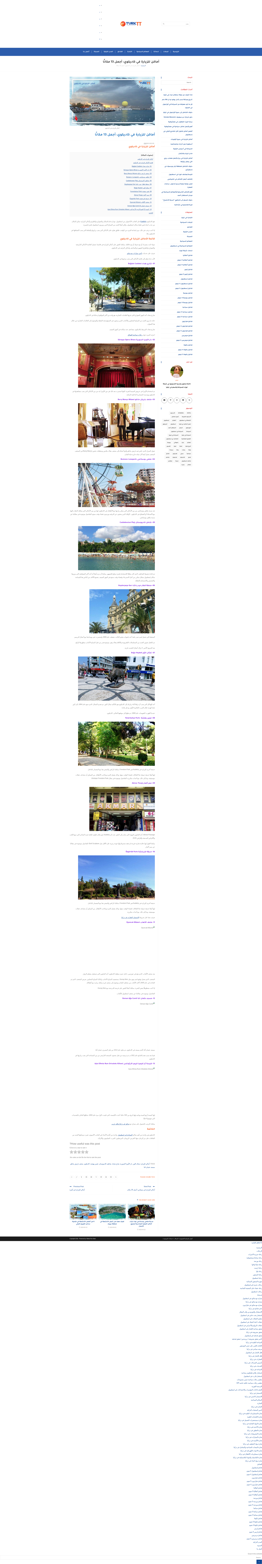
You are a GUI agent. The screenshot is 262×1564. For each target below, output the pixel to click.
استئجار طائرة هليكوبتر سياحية (251, 1373)
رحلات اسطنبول (256, 1292)
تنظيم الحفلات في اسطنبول (252, 1319)
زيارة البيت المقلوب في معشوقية (180, 122)
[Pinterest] (170, 400)
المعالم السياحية (143, 52)
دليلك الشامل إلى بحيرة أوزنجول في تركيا (177, 112)
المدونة (96, 52)
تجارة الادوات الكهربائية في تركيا (251, 1451)
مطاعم (170, 461)
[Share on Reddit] (86, 1177)
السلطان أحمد (172, 428)
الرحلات (165, 52)
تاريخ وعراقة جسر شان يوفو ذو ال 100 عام (177, 100)
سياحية (189, 453)
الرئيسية (176, 52)
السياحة (188, 431)
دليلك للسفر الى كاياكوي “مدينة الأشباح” (177, 200)
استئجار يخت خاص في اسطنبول (251, 1315)
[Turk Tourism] (131, 24)
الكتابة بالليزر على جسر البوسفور (251, 1346)
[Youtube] (164, 400)
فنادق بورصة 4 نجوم (185, 298)
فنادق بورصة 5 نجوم (185, 303)
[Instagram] (99, 32)
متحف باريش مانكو (77, 1164)
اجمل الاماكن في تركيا (185, 424)
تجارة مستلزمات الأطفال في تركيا (250, 1454)
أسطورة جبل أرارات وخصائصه (181, 144)
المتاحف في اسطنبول (172, 439)
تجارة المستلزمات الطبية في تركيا (250, 1413)
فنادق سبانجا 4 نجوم (184, 312)
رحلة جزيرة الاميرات (255, 1254)
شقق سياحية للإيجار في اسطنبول (250, 1329)
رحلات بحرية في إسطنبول (253, 1285)
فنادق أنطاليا (187, 255)
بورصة (169, 442)
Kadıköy (143, 221)
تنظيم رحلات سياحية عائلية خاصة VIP (249, 1383)
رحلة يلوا (259, 1271)
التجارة (129, 52)
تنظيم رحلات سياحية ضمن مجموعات (249, 1380)
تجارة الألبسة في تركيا (254, 1440)
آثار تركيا (172, 413)
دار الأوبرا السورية (126, 1164)
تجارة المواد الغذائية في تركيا (252, 1424)
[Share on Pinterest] (106, 1177)
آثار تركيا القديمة (186, 416)
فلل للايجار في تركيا (255, 1356)
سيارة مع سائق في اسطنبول (252, 1298)
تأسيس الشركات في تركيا (253, 1363)
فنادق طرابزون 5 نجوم (184, 331)
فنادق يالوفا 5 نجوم (185, 354)
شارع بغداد (115, 1164)
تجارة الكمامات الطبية (254, 1417)
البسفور (165, 424)
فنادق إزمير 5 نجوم (185, 274)
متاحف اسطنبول (186, 461)
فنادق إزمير (188, 270)
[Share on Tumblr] (81, 1177)
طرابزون (175, 453)
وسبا (183, 464)
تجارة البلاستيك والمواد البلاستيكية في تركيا (247, 1457)
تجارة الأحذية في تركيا (254, 1427)
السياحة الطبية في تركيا (254, 1342)
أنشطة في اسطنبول (185, 420)
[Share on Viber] (96, 1177)
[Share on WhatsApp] (72, 1177)
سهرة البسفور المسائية (254, 1281)
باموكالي (176, 442)
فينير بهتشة (94, 1164)
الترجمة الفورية (257, 1386)
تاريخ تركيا (188, 446)
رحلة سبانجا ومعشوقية (254, 1258)
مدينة (176, 461)
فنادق (167, 453)
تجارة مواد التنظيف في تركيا (252, 1444)
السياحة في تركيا (186, 435)
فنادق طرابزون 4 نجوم (184, 326)
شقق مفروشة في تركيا (254, 1332)
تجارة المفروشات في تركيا (253, 1434)
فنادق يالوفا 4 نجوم (185, 350)
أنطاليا (174, 420)
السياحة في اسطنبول (125, 1135)
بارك (183, 442)
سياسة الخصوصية (183, 1238)
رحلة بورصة (258, 1261)
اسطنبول (173, 424)
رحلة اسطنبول (257, 1278)
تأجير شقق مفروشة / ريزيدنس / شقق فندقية (247, 1339)
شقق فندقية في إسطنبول (253, 1336)
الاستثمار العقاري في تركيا (130, 917)
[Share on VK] (91, 1177)
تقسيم (169, 446)
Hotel (189, 413)
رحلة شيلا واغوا (257, 1264)
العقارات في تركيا (256, 1359)
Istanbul (181, 413)
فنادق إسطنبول (186, 279)
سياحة (171, 450)
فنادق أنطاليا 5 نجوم (185, 265)
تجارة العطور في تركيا (254, 1430)
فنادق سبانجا (187, 307)
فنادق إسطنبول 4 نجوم (183, 284)
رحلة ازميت (258, 1268)
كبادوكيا (175, 457)
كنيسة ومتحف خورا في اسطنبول (180, 174)
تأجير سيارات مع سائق (134, 253)
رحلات (183, 450)
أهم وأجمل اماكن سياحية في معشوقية (178, 127)
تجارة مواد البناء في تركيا (253, 1461)
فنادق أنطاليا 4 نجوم (184, 260)
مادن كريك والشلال (185, 154)
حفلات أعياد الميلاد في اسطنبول (251, 1322)
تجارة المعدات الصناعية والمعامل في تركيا (248, 1447)
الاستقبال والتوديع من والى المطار (250, 1312)
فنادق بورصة (187, 293)
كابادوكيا (182, 457)
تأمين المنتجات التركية (254, 1410)
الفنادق (120, 52)
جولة (189, 450)
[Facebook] (99, 39)
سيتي (182, 453)
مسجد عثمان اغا (149, 1167)
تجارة (181, 446)
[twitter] (99, 5)
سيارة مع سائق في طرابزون (252, 1305)
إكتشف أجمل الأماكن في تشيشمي (179, 179)
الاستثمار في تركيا (256, 1393)
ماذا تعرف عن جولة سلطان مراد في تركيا (177, 95)
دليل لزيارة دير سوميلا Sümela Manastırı (178, 117)
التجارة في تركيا (186, 218)
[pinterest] (99, 25)
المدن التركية (108, 52)
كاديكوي (87, 1164)
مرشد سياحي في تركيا (254, 1349)
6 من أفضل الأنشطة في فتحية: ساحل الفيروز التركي (83, 1223)
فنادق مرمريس (187, 336)
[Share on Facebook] (111, 1177)
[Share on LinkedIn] (101, 1177)
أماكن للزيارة (145, 1164)
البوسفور (188, 428)
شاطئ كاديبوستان (105, 1164)
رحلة (177, 450)
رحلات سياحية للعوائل (135, 335)
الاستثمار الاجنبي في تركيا (253, 1396)
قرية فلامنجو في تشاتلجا (183, 205)
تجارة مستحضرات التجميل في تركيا (250, 1420)
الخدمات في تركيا (256, 1366)
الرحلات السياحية (186, 222)
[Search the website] (176, 24)
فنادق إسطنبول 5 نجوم (183, 288)
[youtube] (99, 19)
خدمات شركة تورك (185, 251)
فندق (189, 457)
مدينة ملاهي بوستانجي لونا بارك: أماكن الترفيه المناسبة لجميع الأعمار (141, 1224)
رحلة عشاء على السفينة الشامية (251, 1288)
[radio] (87, 1152)
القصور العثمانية (186, 439)
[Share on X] (116, 1177)
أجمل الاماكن (175, 416)
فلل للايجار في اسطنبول (254, 1352)
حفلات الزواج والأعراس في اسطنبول (249, 1325)
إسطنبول (166, 420)
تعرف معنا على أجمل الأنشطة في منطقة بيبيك (112, 1223)
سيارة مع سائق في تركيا (254, 1302)
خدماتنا (156, 52)
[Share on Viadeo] (77, 1177)
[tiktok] (99, 12)
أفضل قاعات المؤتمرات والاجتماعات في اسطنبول (245, 1390)
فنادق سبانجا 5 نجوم (184, 317)
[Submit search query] (164, 24)
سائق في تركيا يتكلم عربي (120, 1124)
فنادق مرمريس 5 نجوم (184, 340)
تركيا (175, 446)
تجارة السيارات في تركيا (254, 1437)
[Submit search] (259, 1562)
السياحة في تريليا (173, 435)
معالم (189, 464)
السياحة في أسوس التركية (182, 149)
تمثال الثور (136, 1164)
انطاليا (189, 442)
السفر (181, 428)
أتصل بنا (86, 52)
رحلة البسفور (257, 1275)
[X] (189, 400)
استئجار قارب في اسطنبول (253, 1376)
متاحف (167, 457)
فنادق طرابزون (187, 321)
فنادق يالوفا (188, 345)
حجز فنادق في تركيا (255, 1308)
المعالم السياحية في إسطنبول (181, 246)
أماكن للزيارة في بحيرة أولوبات (181, 139)
